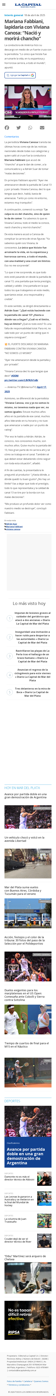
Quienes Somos (41, 1381)
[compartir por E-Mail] (46, 127)
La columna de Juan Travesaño (15, 1220)
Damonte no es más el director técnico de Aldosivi (19, 1178)
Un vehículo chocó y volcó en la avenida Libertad (24, 839)
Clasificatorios (13, 1143)
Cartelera (27, 1381)
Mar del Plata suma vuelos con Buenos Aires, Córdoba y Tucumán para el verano (22, 890)
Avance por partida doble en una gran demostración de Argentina (25, 795)
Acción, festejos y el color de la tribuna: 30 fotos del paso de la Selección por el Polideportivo (24, 940)
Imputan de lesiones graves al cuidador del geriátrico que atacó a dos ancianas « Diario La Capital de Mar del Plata (30, 618)
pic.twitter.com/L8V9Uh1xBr (21, 380)
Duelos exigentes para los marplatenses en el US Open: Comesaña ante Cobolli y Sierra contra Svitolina (24, 995)
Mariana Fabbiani (14, 526)
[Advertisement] (28, 562)
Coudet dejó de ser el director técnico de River (17, 1240)
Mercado (45, 1265)
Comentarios (11, 136)
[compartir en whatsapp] (34, 127)
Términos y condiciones (19, 1384)
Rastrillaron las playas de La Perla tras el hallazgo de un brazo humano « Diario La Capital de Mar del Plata (29, 656)
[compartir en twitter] (22, 127)
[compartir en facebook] (10, 127)
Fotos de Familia (14, 1381)
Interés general (13, 15)
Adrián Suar (11, 524)
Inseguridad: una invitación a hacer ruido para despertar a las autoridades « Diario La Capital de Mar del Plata (29, 637)
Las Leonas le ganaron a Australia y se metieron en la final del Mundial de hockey (19, 1201)
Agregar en (20, 75)
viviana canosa (13, 529)
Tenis (47, 1007)
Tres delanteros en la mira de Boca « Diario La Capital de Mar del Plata (29, 692)
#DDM (15, 375)
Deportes (8, 1173)
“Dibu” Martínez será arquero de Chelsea (25, 1257)
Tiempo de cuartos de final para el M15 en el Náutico (26, 1044)
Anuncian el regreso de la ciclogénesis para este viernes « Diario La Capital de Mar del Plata (30, 675)
